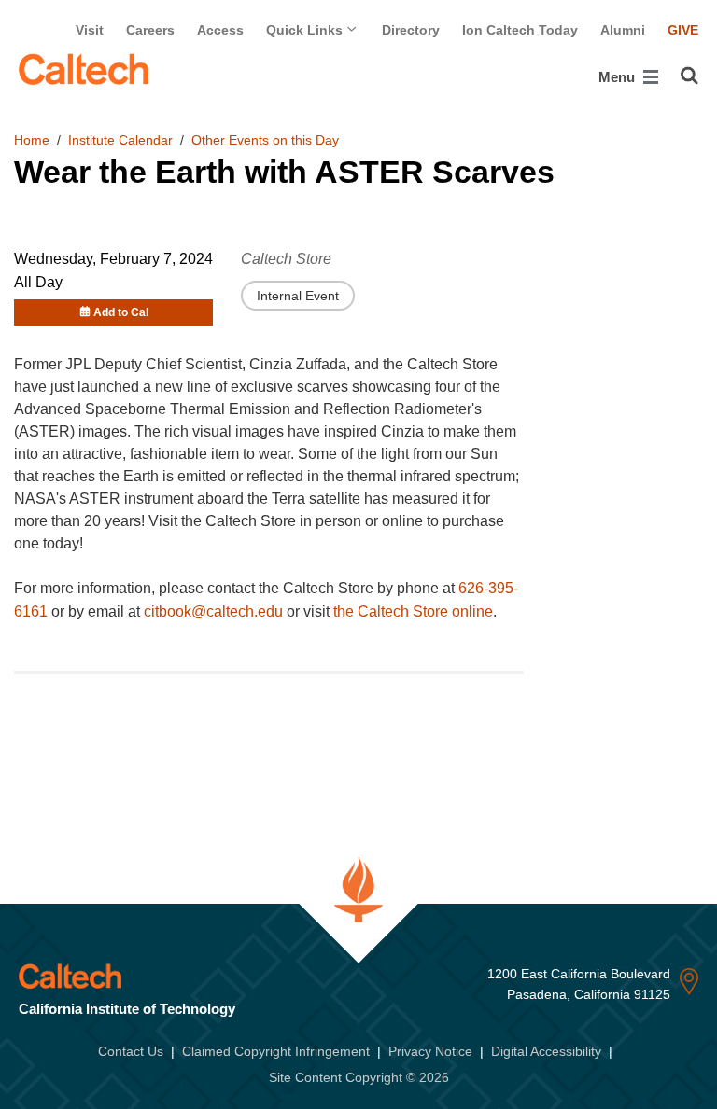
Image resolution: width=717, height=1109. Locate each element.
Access (220, 29)
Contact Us (130, 1051)
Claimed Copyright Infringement (276, 1051)
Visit (90, 29)
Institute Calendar (120, 139)
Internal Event (298, 295)
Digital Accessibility (546, 1051)
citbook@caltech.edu (213, 611)
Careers (150, 29)
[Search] (689, 75)
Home (31, 139)
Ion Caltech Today (520, 29)
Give (683, 29)
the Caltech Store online (413, 611)
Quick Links (306, 29)
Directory (411, 29)
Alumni (622, 29)
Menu (618, 77)
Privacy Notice (430, 1051)
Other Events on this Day (265, 139)
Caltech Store (286, 259)
